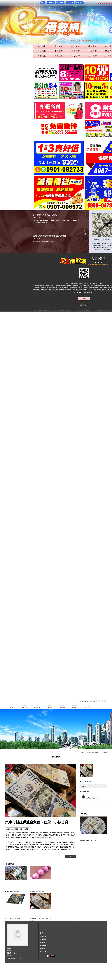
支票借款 (84, 786)
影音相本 (62, 706)
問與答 (50, 706)
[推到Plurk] (48, 956)
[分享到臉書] (100, 701)
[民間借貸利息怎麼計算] (16, 878)
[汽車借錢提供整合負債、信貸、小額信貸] (40, 904)
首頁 (11, 706)
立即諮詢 (71, 856)
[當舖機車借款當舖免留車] (93, 827)
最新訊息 (37, 706)
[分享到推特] (97, 701)
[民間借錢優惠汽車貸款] (40, 878)
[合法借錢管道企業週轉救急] (16, 904)
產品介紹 (24, 706)
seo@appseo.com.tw (92, 798)
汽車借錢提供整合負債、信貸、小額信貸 (17, 829)
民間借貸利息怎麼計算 (12, 891)
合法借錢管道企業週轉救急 (13, 918)
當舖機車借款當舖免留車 (87, 840)
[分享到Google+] (103, 701)
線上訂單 (88, 706)
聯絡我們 (86, 701)
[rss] (105, 701)
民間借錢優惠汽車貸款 (37, 891)
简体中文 (92, 701)
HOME (80, 701)
